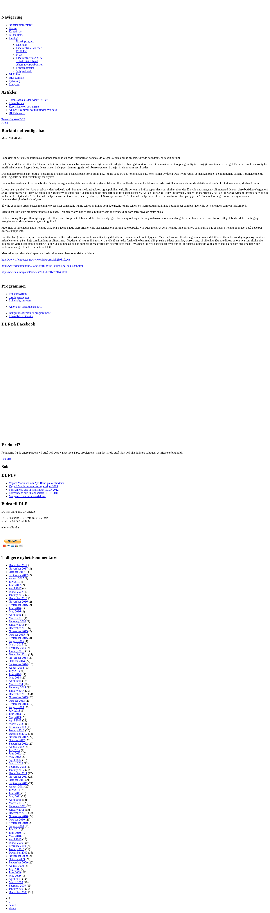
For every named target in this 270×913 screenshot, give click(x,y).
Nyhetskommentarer (20, 24)
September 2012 (18, 743)
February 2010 (17, 845)
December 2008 (18, 892)
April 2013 (15, 720)
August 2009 (16, 865)
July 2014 (14, 670)
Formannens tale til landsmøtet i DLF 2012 (34, 489)
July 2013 (14, 710)
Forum (13, 28)
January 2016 (16, 624)
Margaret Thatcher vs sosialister (27, 496)
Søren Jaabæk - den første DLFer (28, 99)
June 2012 (15, 753)
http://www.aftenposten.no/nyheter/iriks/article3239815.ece (35, 259)
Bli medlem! (16, 34)
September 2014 (18, 664)
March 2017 (16, 591)
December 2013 (18, 694)
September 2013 (18, 703)
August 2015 (16, 641)
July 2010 (14, 829)
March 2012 (16, 763)
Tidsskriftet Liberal (27, 61)
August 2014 (16, 667)
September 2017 (18, 575)
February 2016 (17, 621)
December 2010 (18, 812)
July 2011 (14, 789)
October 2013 (17, 700)
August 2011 (16, 786)
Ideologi (13, 38)
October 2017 (17, 571)
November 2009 (18, 855)
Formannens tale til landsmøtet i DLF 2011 (33, 492)
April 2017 (15, 588)
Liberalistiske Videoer (29, 48)
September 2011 (18, 783)
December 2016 (18, 598)
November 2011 (18, 776)
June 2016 (15, 608)
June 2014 (15, 674)
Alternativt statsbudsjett (29, 64)
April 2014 (15, 680)
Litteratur (21, 44)
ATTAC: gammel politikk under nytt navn (33, 109)
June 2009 (15, 872)
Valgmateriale (24, 71)
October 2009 (17, 859)
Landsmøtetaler (25, 67)
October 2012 (17, 740)
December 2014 (18, 654)
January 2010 (16, 849)
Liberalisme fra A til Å (29, 57)
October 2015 (17, 634)
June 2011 (15, 793)
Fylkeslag (14, 81)
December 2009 (18, 852)
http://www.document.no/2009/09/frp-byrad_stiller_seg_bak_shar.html (42, 265)
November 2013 (18, 697)
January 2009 (16, 888)
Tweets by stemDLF (13, 119)
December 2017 (18, 565)
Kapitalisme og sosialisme (24, 106)
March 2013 (16, 723)
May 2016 (15, 611)
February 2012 (17, 766)
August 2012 (16, 746)
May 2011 (15, 796)
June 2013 (15, 713)
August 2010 (16, 826)
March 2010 (16, 842)
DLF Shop (15, 74)
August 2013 (16, 707)
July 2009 (14, 869)
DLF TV (21, 51)
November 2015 (18, 631)
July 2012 (14, 750)
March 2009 (16, 882)
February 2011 (17, 806)
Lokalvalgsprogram (20, 300)
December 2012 (18, 733)
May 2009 (15, 875)
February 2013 (17, 727)
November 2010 (18, 816)
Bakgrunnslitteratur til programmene (30, 312)
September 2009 (18, 862)
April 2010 (15, 839)
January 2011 (16, 809)
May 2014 (15, 677)
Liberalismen (16, 103)
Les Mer (6, 458)
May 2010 (15, 836)
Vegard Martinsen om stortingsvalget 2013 (33, 486)
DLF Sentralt (16, 77)
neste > (13, 905)
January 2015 (16, 651)
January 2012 (16, 770)
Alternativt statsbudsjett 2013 (25, 306)
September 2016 (18, 604)
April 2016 (15, 614)
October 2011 (17, 779)
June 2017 (15, 585)
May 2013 (15, 717)
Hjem (4, 122)
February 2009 (17, 885)
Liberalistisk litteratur (21, 316)
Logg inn (14, 84)
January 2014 (16, 690)
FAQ (19, 54)
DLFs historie (17, 113)
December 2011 (18, 773)
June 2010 (15, 832)
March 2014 (16, 684)
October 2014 (17, 661)
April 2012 (15, 760)
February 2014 (17, 687)
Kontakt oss (16, 31)
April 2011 (15, 799)
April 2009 (15, 879)
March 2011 (16, 803)
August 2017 (16, 578)
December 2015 (18, 628)
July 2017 (14, 581)
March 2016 (16, 618)
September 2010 (18, 822)
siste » (12, 908)
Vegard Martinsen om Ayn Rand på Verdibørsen (36, 483)
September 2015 (18, 637)
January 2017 (16, 594)
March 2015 (16, 644)
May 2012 (15, 756)
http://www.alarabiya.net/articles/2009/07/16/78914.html (34, 272)
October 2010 (17, 819)
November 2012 (18, 737)
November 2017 (18, 568)
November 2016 (18, 601)
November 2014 (18, 657)
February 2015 (17, 647)
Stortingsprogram (19, 297)
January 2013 (16, 730)
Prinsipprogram (25, 41)
